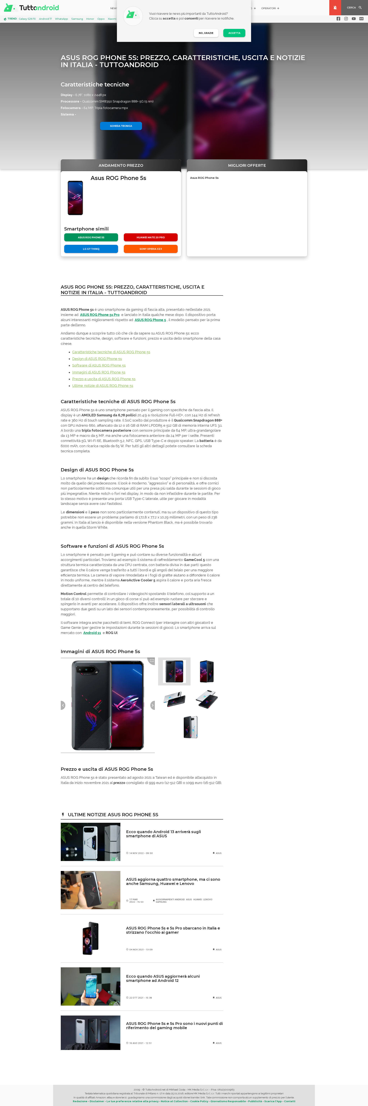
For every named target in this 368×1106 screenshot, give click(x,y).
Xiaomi (112, 18)
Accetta (234, 33)
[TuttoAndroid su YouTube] (353, 19)
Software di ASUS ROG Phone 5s (99, 365)
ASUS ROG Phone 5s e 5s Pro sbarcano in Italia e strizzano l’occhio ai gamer (173, 930)
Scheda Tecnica (121, 126)
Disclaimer (97, 1101)
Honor (90, 18)
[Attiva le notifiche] (335, 7)
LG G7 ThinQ (91, 248)
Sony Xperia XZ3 (151, 248)
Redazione (80, 1101)
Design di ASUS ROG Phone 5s (97, 359)
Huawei (197, 899)
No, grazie (206, 33)
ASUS (219, 853)
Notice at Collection (174, 1101)
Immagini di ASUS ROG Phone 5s (98, 372)
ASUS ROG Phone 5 (150, 320)
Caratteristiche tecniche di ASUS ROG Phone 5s (111, 352)
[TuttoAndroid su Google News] (361, 19)
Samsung (77, 18)
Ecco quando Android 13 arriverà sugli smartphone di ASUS (163, 834)
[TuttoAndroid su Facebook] (338, 19)
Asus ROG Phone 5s (91, 237)
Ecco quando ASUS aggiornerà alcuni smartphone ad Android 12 (163, 978)
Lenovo (207, 899)
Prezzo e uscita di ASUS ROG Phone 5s (104, 379)
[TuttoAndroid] (32, 7)
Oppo (101, 18)
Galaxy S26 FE (27, 18)
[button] (270, 9)
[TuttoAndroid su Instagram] (345, 19)
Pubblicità (255, 1101)
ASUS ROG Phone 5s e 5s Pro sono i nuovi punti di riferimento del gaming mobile (174, 1025)
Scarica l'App (273, 1101)
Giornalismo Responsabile (228, 1101)
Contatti (289, 1101)
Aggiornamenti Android (170, 899)
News (114, 8)
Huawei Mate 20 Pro (151, 237)
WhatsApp (61, 18)
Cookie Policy (199, 1101)
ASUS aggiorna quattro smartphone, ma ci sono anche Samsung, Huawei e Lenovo (173, 881)
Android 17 (45, 18)
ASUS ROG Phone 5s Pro (100, 315)
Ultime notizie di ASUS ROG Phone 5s (102, 386)
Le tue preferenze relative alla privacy (133, 1101)
